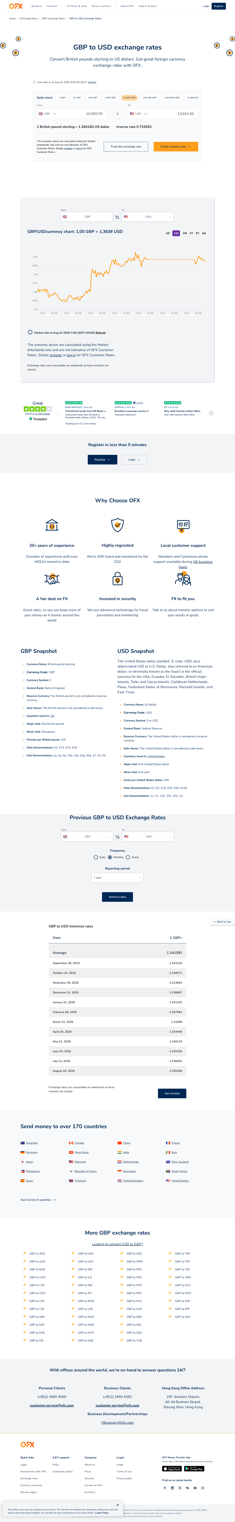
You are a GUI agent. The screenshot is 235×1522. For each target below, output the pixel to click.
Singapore (129, 1171)
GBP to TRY (182, 1261)
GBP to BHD (37, 1269)
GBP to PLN (134, 1301)
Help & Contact (147, 6)
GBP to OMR (135, 1261)
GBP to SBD (134, 1317)
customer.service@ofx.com (52, 1405)
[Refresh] (34, 82)
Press (88, 1471)
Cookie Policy (102, 1512)
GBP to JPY (85, 1293)
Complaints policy (62, 1471)
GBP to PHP (134, 1285)
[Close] (117, 1505)
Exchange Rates (29, 18)
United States (156, 756)
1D (168, 233)
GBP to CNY (37, 1301)
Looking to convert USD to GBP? (117, 1244)
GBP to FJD (37, 1341)
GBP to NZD (134, 1254)
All (204, 233)
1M (185, 233)
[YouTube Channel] (195, 1488)
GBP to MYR (86, 1333)
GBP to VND (183, 1277)
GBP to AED (37, 1254)
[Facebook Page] (165, 1488)
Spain (29, 1181)
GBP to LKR (85, 1309)
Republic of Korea (85, 1171)
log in (79, 148)
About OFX (127, 6)
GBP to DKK (37, 1317)
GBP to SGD (134, 1333)
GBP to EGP (37, 1325)
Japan (29, 1162)
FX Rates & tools (77, 6)
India (126, 1152)
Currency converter (31, 1485)
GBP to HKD (86, 1254)
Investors (90, 1492)
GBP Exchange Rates (53, 18)
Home (12, 18)
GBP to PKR (134, 1293)
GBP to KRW (86, 1301)
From (39, 105)
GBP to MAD (86, 1317)
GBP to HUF (85, 1261)
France (176, 1143)
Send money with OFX (33, 1471)
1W (176, 233)
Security (89, 1478)
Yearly (135, 857)
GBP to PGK (134, 1277)
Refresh (92, 82)
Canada (79, 1143)
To (129, 105)
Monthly (118, 857)
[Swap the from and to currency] (117, 114)
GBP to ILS (85, 1277)
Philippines (33, 1171)
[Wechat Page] (187, 1488)
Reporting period (117, 868)
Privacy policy (124, 1478)
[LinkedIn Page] (172, 1488)
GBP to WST (183, 1293)
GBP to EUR (37, 1333)
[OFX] (15, 6)
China (126, 1143)
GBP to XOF (182, 1301)
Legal (120, 1464)
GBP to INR (85, 1285)
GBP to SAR (134, 1309)
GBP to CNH (37, 1293)
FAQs (55, 1464)
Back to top (224, 922)
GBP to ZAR (182, 1317)
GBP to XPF (182, 1309)
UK (52, 716)
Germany (32, 1152)
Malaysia (80, 1162)
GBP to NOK (86, 1341)
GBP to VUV (183, 1285)
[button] (62, 98)
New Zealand (180, 1162)
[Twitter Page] (180, 1488)
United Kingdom (133, 1181)
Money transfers (101, 6)
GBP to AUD (37, 1261)
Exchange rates (29, 1478)
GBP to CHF (37, 1285)
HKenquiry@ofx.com (117, 1422)
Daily (102, 857)
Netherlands (131, 1162)
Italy (174, 1152)
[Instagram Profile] (202, 1488)
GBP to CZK (37, 1309)
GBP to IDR (85, 1269)
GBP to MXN (86, 1325)
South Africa (179, 1171)
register (68, 148)
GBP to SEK (134, 1325)
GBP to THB (134, 1341)
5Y (197, 233)
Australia (32, 1143)
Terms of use (124, 1471)
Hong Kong (81, 1152)
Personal (52, 6)
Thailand (80, 1181)
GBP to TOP (182, 1254)
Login (23, 1464)
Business (36, 6)
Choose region (28, 1492)
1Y (191, 233)
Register (218, 6)
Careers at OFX (93, 1485)
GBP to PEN (134, 1269)
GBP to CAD (37, 1277)
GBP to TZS (182, 1269)
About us (90, 1464)
